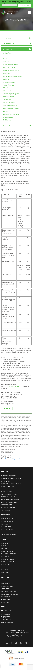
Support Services (7, 491)
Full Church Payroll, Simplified (11, 483)
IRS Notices (6, 88)
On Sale (3, 546)
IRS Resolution (7, 91)
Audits (5, 56)
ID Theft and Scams (9, 82)
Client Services (6, 619)
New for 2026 (5, 543)
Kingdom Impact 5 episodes (11, 94)
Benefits (5, 59)
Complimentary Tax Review (9, 502)
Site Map (10, 634)
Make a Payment (6, 572)
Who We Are (5, 581)
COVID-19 (6, 62)
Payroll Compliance (9, 102)
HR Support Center (7, 505)
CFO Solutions (5, 481)
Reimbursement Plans (10, 105)
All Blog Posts (7, 53)
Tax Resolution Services (9, 494)
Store (3, 539)
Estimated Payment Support (10, 499)
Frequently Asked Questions (12, 70)
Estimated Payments (9, 67)
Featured (4, 548)
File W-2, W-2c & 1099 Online (9, 497)
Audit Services (6, 510)
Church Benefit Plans (8, 561)
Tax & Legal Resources (8, 554)
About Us (5, 577)
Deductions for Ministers (10, 64)
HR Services (5, 569)
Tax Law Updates (8, 117)
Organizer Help (7, 99)
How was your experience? (9, 594)
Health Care (6, 73)
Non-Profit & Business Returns (11, 478)
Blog (3, 607)
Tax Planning (7, 120)
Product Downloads (7, 559)
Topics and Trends (7, 529)
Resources (5, 515)
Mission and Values (7, 586)
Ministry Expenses (8, 97)
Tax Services (5, 556)
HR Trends (6, 79)
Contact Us (6, 610)
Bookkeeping (5, 564)
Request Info (5, 599)
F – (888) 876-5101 (5, 617)
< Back (7, 408)
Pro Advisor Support (13, 386)
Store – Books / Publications (10, 532)
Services (5, 111)
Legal (15, 634)
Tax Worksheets (6, 526)
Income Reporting (8, 85)
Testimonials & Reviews (8, 591)
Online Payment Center (8, 534)
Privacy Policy (21, 634)
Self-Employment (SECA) (11, 108)
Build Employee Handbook (9, 507)
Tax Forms (4, 524)
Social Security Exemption (11, 114)
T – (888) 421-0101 (5, 614)
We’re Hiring (5, 589)
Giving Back (5, 602)
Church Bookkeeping (7, 486)
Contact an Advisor (7, 622)
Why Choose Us (6, 583)
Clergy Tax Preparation (8, 476)
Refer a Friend (5, 596)
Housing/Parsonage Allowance (12, 76)
